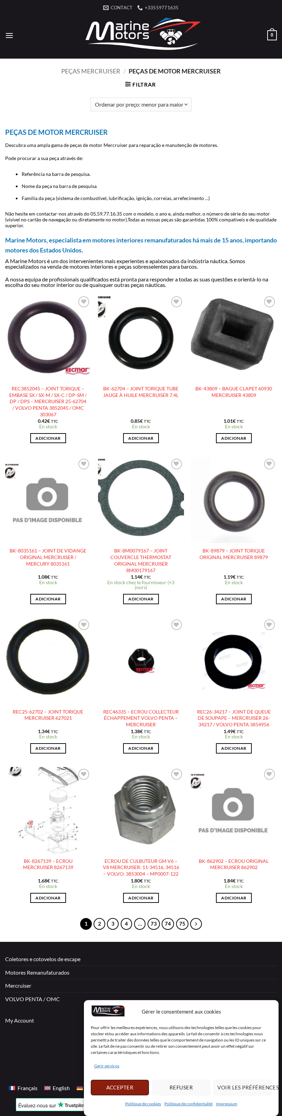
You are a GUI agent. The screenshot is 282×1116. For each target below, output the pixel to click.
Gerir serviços (106, 1065)
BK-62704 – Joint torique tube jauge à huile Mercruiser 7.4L (140, 392)
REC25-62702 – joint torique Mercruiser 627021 (48, 715)
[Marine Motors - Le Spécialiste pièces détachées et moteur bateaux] (141, 35)
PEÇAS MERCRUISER (90, 71)
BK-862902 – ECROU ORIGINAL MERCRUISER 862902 (234, 864)
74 (168, 923)
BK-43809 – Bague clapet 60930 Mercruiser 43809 (233, 392)
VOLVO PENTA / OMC (32, 999)
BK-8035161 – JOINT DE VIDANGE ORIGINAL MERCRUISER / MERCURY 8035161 (48, 557)
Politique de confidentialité (188, 1103)
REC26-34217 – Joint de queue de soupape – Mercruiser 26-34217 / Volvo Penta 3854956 (234, 718)
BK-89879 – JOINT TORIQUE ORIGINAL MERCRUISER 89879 (233, 554)
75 (182, 923)
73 (154, 923)
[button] (9, 35)
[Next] (196, 924)
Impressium (226, 1103)
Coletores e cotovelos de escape (42, 959)
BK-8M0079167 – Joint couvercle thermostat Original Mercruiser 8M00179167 (140, 560)
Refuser (181, 1087)
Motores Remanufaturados (37, 972)
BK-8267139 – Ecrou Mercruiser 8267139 (48, 864)
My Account (19, 1020)
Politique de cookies (143, 1103)
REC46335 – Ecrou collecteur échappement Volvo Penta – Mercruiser (141, 718)
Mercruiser (18, 985)
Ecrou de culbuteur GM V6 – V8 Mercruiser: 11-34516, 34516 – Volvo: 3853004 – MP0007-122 (141, 867)
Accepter (120, 1087)
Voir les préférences (244, 1087)
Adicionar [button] (48, 438)
